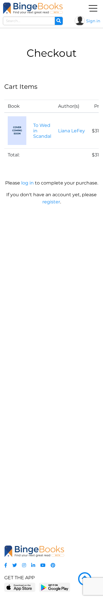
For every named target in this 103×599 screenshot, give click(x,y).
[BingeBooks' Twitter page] (14, 565)
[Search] (59, 21)
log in (27, 183)
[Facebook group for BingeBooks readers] (5, 565)
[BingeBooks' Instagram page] (24, 565)
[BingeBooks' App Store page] (19, 587)
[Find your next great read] (33, 8)
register (51, 202)
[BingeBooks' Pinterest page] (53, 565)
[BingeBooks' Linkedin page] (33, 565)
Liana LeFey (71, 130)
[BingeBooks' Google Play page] (54, 587)
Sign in (93, 20)
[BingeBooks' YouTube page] (42, 565)
